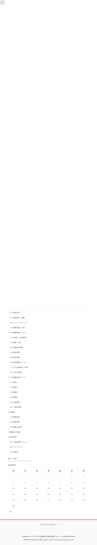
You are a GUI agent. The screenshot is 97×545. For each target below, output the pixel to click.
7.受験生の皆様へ (15, 432)
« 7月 (10, 512)
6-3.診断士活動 (15, 427)
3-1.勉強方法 (15, 313)
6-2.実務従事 (15, 422)
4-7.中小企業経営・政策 (19, 367)
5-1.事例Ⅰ (14, 382)
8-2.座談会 (14, 452)
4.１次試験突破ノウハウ (17, 332)
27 (48, 500)
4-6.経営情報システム (18, 362)
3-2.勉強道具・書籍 (17, 318)
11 (25, 488)
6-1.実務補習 (15, 417)
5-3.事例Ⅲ (14, 392)
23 (83, 494)
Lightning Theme (47, 540)
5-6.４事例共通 (15, 407)
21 (60, 494)
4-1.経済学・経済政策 (18, 337)
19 (37, 494)
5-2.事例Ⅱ (14, 387)
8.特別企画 (13, 437)
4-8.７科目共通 (15, 372)
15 (72, 488)
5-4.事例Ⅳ (14, 397)
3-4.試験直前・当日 (17, 328)
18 (25, 494)
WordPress (35, 540)
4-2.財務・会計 (15, 342)
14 (60, 488)
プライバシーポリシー (48, 524)
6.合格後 (12, 412)
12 (37, 488)
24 (13, 500)
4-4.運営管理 (15, 352)
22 (72, 494)
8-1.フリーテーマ (16, 447)
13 (48, 488)
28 (60, 500)
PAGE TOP (92, 526)
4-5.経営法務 (15, 357)
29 (72, 500)
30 (83, 500)
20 (48, 494)
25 (25, 500)
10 (13, 488)
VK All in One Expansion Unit (64, 540)
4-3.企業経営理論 (16, 347)
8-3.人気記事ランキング (19, 442)
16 (83, 488)
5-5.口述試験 (15, 402)
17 (13, 494)
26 (37, 500)
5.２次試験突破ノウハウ (17, 377)
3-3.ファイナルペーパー (19, 323)
